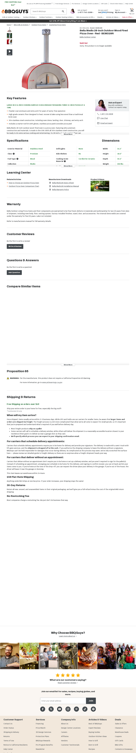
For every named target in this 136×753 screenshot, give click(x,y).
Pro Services (76, 4)
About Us (64, 724)
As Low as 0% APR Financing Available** (40, 4)
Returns (7, 736)
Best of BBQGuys (95, 724)
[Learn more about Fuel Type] (17, 159)
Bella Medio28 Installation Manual (65, 186)
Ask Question (14, 272)
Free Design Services (62, 4)
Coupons (118, 736)
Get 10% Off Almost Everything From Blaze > (68, 21)
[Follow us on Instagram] (67, 709)
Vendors (64, 741)
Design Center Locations (91, 4)
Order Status (9, 728)
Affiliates (65, 736)
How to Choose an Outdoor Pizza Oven (24, 183)
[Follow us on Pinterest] (76, 709)
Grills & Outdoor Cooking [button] (10, 17)
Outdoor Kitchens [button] (29, 17)
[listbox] (9, 36)
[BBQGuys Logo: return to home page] (15, 11)
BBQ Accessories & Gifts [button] (85, 17)
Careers (64, 732)
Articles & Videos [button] (112, 17)
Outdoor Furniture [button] (45, 17)
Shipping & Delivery (11, 732)
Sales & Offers (120, 724)
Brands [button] (100, 17)
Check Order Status (116, 4)
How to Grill (93, 741)
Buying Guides (94, 732)
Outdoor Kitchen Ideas (98, 736)
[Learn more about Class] (13, 153)
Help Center (8, 749)
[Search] (63, 11)
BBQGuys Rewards (43, 741)
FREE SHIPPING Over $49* (13, 3)
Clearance (119, 728)
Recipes (92, 749)
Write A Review (15, 246)
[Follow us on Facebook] (42, 709)
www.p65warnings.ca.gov (52, 382)
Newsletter (40, 749)
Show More (68, 134)
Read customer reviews (67, 683)
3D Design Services (43, 732)
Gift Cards (104, 4)
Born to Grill (93, 745)
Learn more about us (67, 636)
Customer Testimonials (70, 745)
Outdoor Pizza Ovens (39, 25)
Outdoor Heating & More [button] (64, 17)
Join (91, 701)
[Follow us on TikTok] (84, 709)
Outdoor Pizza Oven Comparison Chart (24, 186)
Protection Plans (42, 736)
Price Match (40, 728)
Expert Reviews (95, 728)
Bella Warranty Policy (60, 189)
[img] (45, 59)
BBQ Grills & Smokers (21, 25)
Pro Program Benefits (44, 745)
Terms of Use (9, 741)
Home (9, 25)
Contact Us (8, 724)
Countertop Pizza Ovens (57, 25)
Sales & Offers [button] (127, 17)
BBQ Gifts (119, 745)
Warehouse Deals (121, 732)
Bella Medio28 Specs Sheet (63, 183)
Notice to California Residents (16, 745)
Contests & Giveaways (123, 749)
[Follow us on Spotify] (93, 709)
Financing (40, 724)
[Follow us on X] (51, 709)
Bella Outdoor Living (88, 37)
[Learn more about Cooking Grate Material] (65, 161)
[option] (9, 32)
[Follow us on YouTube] (59, 709)
